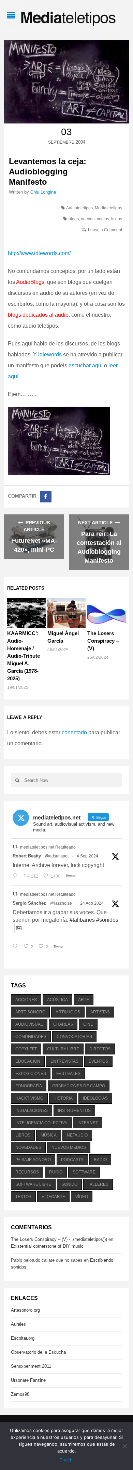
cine (88, 1024)
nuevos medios (95, 218)
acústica (57, 999)
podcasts (72, 1159)
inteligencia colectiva (41, 1122)
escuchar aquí (86, 365)
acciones (26, 999)
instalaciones (31, 1110)
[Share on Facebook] (45, 496)
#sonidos (107, 920)
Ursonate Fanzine (28, 1380)
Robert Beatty (27, 855)
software (84, 1172)
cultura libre (63, 1049)
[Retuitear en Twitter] (15, 846)
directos (99, 1049)
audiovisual (29, 1024)
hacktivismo (29, 1098)
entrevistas (64, 1061)
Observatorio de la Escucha (38, 1352)
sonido (69, 1184)
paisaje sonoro (33, 1159)
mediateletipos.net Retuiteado (48, 847)
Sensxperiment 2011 (31, 1366)
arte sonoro (30, 1012)
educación (27, 1061)
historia (63, 1098)
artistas (100, 1012)
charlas (63, 1024)
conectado (74, 732)
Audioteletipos (79, 208)
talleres (98, 1184)
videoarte (53, 1196)
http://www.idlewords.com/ (39, 253)
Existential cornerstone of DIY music (47, 1246)
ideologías (95, 1098)
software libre (33, 1184)
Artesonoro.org (25, 1310)
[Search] (17, 780)
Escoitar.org (22, 1338)
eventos (98, 1061)
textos (116, 218)
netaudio (77, 1135)
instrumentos (74, 1110)
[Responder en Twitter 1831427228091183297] (16, 876)
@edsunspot (57, 856)
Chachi (66, 1459)
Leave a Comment (105, 229)
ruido (55, 1172)
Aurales (18, 1324)
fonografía (28, 1086)
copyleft (26, 1049)
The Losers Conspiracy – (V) (103, 640)
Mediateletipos (108, 208)
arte (83, 999)
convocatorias (74, 1036)
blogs (74, 218)
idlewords (50, 354)
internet (87, 1122)
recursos (27, 1172)
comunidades (30, 1036)
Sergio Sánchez (29, 903)
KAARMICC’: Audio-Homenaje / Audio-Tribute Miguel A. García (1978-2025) (23, 655)
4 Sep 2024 (87, 856)
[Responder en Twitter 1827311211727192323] (16, 947)
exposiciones (30, 1073)
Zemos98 (20, 1394)
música (49, 1135)
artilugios (68, 1012)
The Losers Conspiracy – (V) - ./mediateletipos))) (59, 1239)
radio (100, 1159)
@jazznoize (61, 903)
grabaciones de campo (78, 1086)
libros (22, 1135)
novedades (28, 1147)
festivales (68, 1073)
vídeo (81, 1196)
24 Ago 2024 (92, 903)
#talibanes (82, 920)
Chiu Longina (43, 192)
